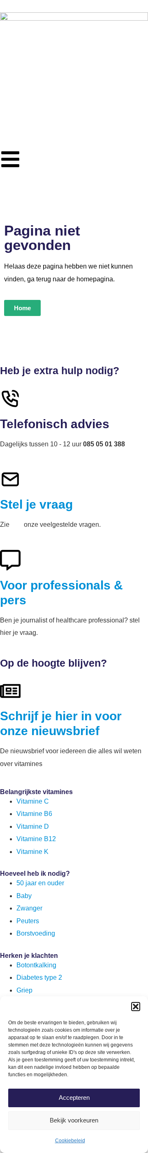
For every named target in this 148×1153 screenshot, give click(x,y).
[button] (136, 1006)
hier (16, 524)
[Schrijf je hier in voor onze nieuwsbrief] (10, 691)
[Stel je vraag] (10, 479)
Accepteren (74, 1097)
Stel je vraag (36, 504)
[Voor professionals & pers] (10, 560)
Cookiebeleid (70, 1141)
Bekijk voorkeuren (74, 1120)
